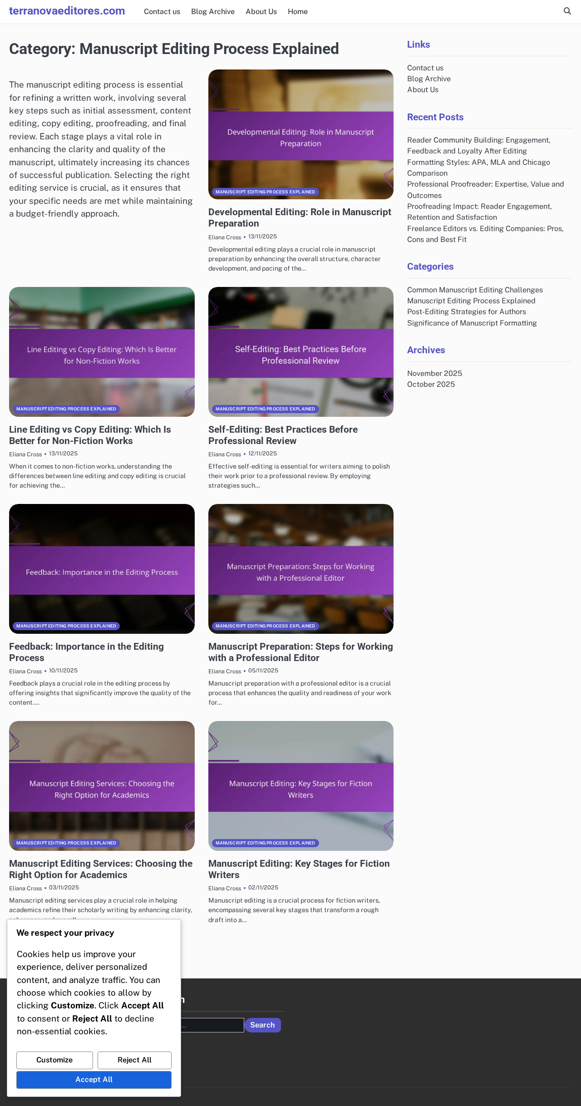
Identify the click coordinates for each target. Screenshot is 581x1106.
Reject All (135, 1060)
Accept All (94, 1079)
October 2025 (431, 384)
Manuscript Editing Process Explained (265, 191)
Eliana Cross (224, 237)
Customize (54, 1060)
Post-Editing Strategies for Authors (466, 311)
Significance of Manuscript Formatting (472, 322)
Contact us (162, 11)
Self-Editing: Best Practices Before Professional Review (283, 435)
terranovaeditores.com (67, 10)
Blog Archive (213, 11)
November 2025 (434, 373)
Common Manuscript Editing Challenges (475, 289)
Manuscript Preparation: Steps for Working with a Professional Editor (300, 652)
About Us (261, 11)
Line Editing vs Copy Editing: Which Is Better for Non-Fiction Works (90, 435)
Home (298, 11)
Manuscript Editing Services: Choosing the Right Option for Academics (100, 869)
